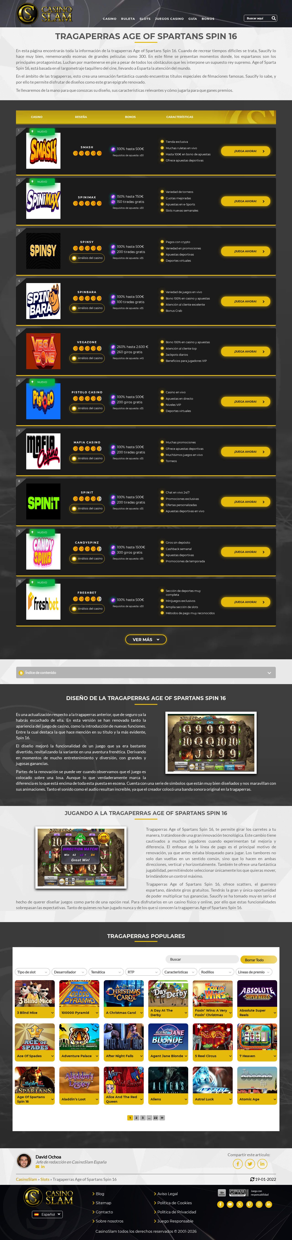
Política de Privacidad (176, 1212)
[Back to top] (279, 1227)
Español (48, 1214)
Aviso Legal (167, 1194)
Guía (192, 18)
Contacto (104, 1212)
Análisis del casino (90, 258)
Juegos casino (169, 18)
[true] (52, 1013)
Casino (110, 18)
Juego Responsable (175, 1221)
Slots (145, 18)
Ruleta (128, 18)
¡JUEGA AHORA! (245, 151)
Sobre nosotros (109, 1221)
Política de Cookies (174, 1203)
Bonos (208, 18)
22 (155, 1118)
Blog (100, 1194)
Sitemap (103, 1203)
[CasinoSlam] (48, 13)
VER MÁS (142, 639)
